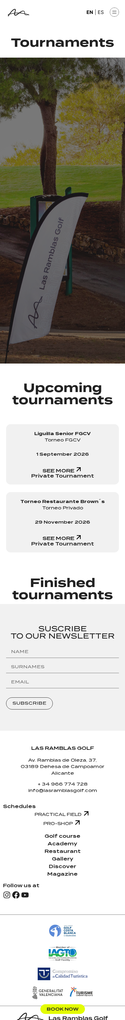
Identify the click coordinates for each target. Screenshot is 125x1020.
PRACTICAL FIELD (58, 814)
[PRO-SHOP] (77, 822)
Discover (62, 866)
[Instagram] (7, 895)
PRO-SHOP (58, 823)
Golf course (62, 836)
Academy (62, 844)
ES (101, 12)
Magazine (62, 874)
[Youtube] (25, 895)
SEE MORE (58, 471)
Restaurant (63, 851)
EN (89, 12)
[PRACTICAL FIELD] (86, 813)
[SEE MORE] (78, 469)
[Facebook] (16, 895)
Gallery (62, 859)
